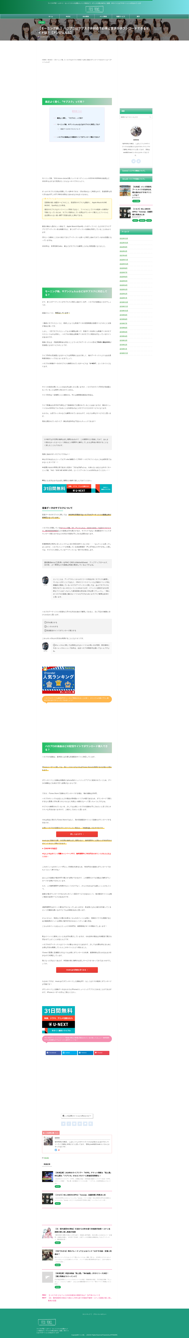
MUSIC (68, 16)
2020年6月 (123, 277)
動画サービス (120, 16)
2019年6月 (123, 328)
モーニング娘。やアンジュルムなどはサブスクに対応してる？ (77, 124)
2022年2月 (123, 251)
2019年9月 (123, 315)
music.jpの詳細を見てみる (76, 970)
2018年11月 (124, 353)
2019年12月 (124, 302)
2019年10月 (124, 311)
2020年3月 (123, 289)
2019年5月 (123, 332)
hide (79, 111)
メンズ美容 (103, 16)
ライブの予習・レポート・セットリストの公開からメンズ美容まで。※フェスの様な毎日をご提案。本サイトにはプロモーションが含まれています (53, 1330)
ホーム (51, 16)
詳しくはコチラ (76, 834)
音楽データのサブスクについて (69, 129)
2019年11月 (124, 306)
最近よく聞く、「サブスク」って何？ (69, 118)
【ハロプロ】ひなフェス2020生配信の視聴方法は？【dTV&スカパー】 (74, 1295)
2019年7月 (123, 323)
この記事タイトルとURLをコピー (78, 1116)
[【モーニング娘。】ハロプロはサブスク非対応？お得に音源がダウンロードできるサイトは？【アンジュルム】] (80, 1124)
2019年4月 (123, 336)
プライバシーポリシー (99, 1314)
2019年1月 (123, 349)
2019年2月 (123, 345)
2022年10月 (124, 243)
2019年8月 (123, 319)
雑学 (138, 16)
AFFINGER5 (113, 1335)
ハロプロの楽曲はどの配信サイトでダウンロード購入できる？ (77, 137)
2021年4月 (123, 255)
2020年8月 (123, 268)
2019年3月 (123, 340)
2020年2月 (123, 294)
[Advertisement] (77, 49)
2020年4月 (123, 285)
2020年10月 (124, 264)
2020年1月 (123, 298)
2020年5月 (123, 281)
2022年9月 (123, 247)
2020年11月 (124, 260)
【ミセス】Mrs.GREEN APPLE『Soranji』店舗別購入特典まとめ (80, 1194)
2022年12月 (124, 238)
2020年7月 (123, 272)
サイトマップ (86, 1314)
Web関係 (86, 16)
